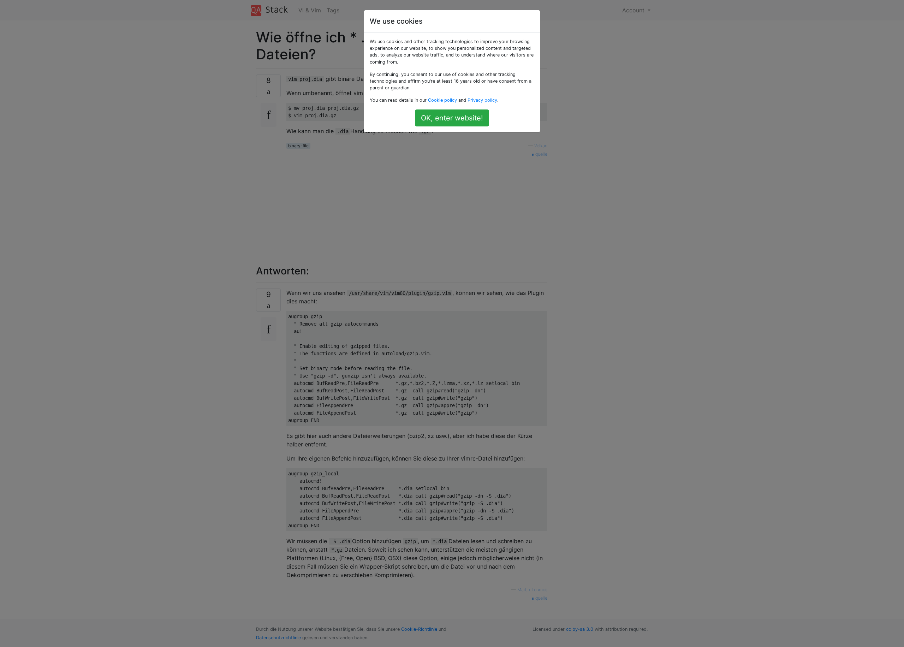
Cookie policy (442, 100)
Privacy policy (482, 100)
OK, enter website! (452, 118)
